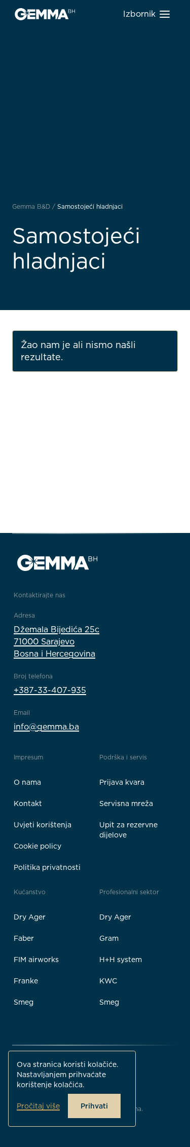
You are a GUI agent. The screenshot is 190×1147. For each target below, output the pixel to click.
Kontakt (28, 803)
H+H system (120, 959)
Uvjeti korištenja (42, 825)
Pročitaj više (38, 1106)
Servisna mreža (126, 803)
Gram (109, 938)
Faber (24, 938)
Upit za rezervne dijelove (128, 830)
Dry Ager (30, 917)
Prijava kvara (121, 782)
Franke (26, 981)
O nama (27, 782)
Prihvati (94, 1106)
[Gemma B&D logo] (45, 14)
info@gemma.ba (46, 727)
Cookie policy (37, 846)
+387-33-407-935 (50, 690)
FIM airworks (36, 959)
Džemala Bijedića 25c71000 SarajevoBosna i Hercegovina (56, 642)
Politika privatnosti (47, 867)
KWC (108, 981)
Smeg (23, 1002)
